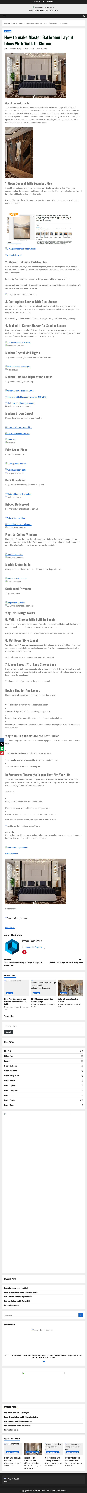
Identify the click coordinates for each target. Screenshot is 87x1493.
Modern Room (9, 1105)
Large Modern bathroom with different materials (21, 1292)
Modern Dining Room (11, 1075)
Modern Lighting (9, 1085)
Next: (66, 961)
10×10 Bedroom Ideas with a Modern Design (42, 1000)
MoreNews (51, 1490)
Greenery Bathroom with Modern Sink (17, 1301)
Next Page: (10, 927)
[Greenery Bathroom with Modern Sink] (74, 1449)
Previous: (23, 962)
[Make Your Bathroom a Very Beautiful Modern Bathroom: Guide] (16, 988)
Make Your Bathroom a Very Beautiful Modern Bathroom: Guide (15, 1001)
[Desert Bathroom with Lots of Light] (13, 1449)
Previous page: (11, 854)
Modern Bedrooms (10, 1070)
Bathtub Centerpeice (11, 1305)
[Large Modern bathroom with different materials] (33, 1449)
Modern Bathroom (10, 1066)
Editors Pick (8, 1056)
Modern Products (10, 1100)
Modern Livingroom (11, 1090)
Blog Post (8, 31)
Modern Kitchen (9, 1080)
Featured (7, 1061)
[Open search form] (84, 16)
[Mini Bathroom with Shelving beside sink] (54, 1449)
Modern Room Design (14, 49)
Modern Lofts (8, 1095)
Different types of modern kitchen (68, 1000)
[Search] (81, 1315)
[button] (4, 16)
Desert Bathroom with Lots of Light (16, 1288)
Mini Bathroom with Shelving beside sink (18, 1296)
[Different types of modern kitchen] (70, 988)
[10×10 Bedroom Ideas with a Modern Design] (43, 988)
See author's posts (34, 947)
